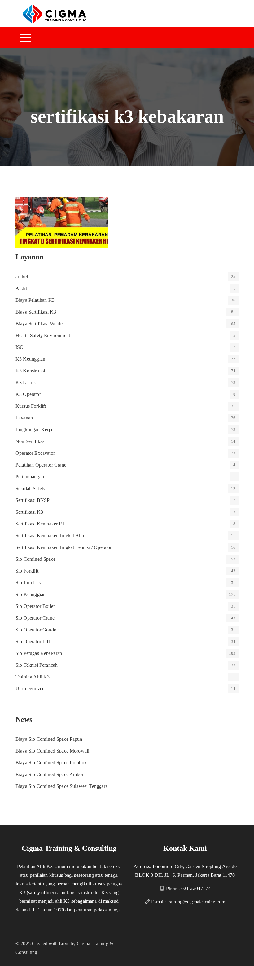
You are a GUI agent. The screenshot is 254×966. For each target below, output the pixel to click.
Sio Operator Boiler (35, 606)
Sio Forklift (26, 570)
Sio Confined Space (35, 559)
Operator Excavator (35, 453)
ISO (19, 347)
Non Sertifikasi (30, 441)
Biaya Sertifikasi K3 (35, 311)
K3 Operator (28, 394)
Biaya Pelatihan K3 (35, 300)
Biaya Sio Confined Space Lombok (51, 762)
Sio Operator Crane (35, 618)
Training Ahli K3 (32, 676)
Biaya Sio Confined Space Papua (48, 739)
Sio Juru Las (28, 582)
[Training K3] (54, 13)
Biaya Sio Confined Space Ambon (50, 774)
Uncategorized (30, 688)
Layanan (24, 417)
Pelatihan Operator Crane (40, 465)
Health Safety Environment (42, 335)
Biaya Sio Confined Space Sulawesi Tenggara (61, 786)
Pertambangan (29, 476)
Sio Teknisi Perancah (36, 665)
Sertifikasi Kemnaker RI (39, 523)
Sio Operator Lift (32, 641)
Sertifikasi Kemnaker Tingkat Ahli (49, 535)
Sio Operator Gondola (37, 629)
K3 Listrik (25, 382)
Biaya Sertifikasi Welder (39, 323)
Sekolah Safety (30, 488)
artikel (21, 276)
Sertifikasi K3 (29, 512)
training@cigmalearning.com (196, 901)
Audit (21, 288)
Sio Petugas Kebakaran (38, 653)
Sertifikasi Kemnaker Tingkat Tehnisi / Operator (63, 547)
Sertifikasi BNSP (32, 500)
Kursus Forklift (30, 406)
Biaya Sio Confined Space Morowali (52, 750)
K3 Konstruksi (30, 370)
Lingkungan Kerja (33, 429)
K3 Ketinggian (30, 359)
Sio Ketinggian (30, 594)
